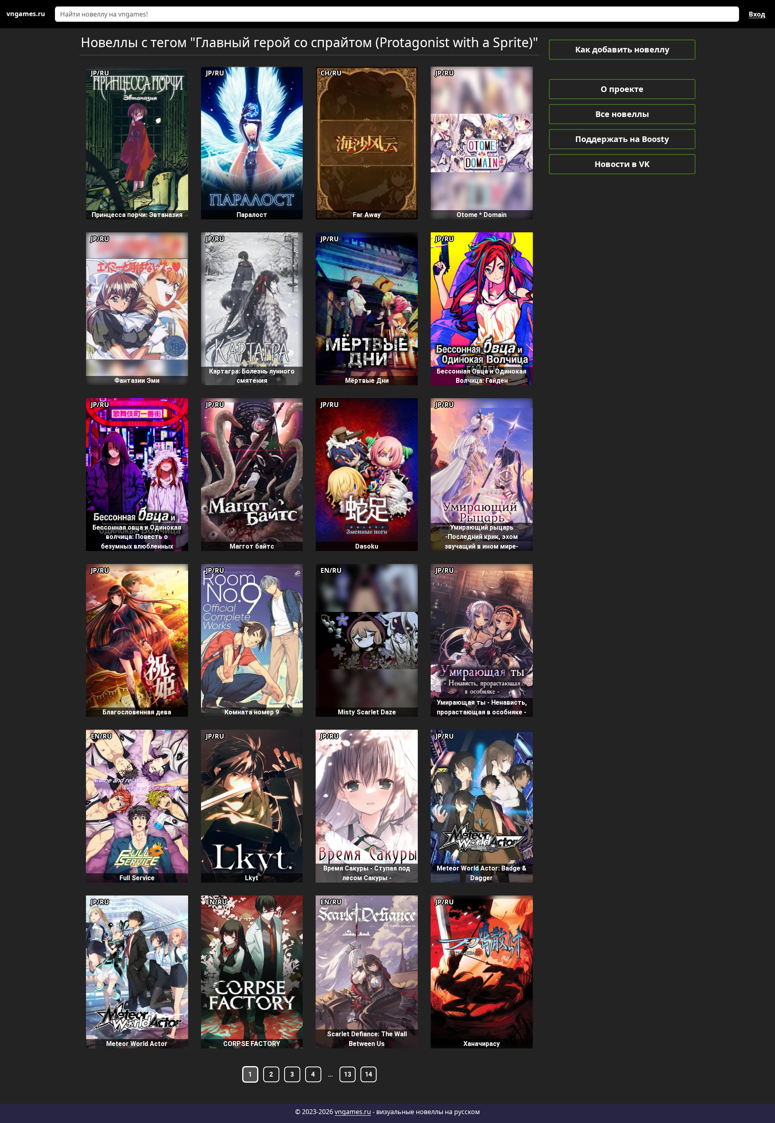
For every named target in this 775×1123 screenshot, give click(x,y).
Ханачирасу (481, 1044)
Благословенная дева (137, 712)
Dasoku (366, 546)
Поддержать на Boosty (622, 139)
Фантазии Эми (136, 380)
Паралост (252, 215)
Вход (757, 14)
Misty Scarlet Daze (367, 712)
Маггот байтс (252, 546)
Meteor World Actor (137, 1044)
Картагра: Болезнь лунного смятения (252, 375)
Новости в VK (622, 164)
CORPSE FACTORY (251, 1044)
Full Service (137, 878)
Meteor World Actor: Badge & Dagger (481, 872)
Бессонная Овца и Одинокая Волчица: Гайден (481, 375)
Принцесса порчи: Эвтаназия (137, 215)
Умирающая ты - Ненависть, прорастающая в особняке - (482, 707)
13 (347, 1074)
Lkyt (251, 878)
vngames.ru (353, 1111)
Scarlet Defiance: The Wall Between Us (367, 1038)
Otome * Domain (482, 215)
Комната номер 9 (251, 712)
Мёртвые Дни (367, 380)
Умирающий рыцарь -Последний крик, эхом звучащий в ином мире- (481, 537)
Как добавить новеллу (622, 49)
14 (368, 1074)
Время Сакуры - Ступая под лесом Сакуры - (366, 872)
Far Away (367, 215)
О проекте (622, 88)
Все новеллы (622, 114)
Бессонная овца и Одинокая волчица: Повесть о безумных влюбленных (136, 537)
